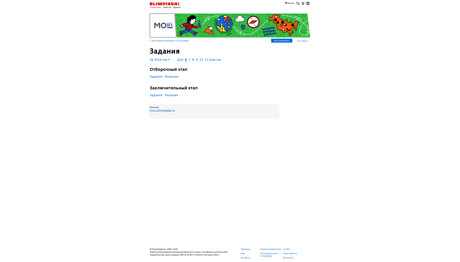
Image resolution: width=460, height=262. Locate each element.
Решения (171, 76)
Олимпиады (155, 7)
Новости (167, 7)
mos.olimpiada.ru (162, 110)
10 (201, 59)
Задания (156, 76)
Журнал (177, 7)
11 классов (213, 59)
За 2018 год (159, 59)
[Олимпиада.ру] (164, 4)
